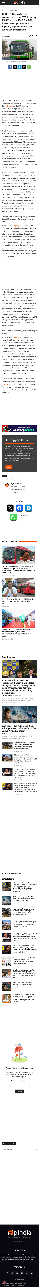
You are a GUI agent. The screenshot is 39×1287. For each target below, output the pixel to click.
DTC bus (8, 479)
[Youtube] (32, 1273)
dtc (3, 479)
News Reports (20, 10)
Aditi (3, 733)
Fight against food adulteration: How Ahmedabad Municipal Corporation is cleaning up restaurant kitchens (25, 745)
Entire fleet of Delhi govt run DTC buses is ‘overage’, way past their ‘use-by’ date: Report (18, 601)
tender (14, 479)
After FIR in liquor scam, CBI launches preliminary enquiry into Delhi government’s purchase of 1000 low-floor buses (17, 633)
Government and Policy (8, 10)
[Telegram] (20, 67)
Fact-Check (5, 677)
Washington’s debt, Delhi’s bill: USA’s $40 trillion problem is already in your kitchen (23, 984)
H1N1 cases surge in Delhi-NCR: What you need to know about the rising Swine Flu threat (19, 728)
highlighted (18, 225)
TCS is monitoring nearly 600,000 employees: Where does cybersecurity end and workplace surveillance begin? (24, 961)
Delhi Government (30, 476)
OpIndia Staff (32, 36)
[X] (15, 67)
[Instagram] (15, 492)
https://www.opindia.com (17, 486)
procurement (7, 384)
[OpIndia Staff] (6, 488)
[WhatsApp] (29, 67)
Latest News (8, 878)
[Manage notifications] (4, 1282)
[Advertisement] (19, 817)
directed (9, 106)
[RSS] (17, 1273)
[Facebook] (10, 67)
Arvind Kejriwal (16, 476)
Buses (23, 476)
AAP (9, 476)
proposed (15, 337)
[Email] (24, 67)
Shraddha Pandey (7, 695)
